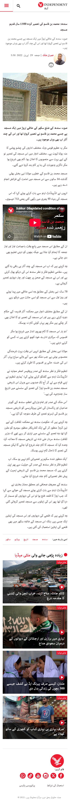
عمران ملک (48, 55)
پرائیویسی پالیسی (27, 785)
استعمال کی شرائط (55, 785)
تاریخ (26, 539)
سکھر (8, 539)
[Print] (51, 64)
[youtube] (38, 776)
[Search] (18, 6)
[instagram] (46, 776)
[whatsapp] (23, 776)
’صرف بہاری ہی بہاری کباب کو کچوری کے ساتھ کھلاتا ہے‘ (35, 731)
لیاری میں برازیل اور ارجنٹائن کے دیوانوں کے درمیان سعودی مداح (37, 641)
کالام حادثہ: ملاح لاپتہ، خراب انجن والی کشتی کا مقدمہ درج (36, 596)
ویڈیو (17, 539)
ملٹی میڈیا (22, 555)
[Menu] (6, 6)
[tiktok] (30, 776)
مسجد (35, 539)
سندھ (45, 539)
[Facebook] (61, 776)
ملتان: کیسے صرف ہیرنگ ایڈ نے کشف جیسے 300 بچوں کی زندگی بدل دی (36, 686)
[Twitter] (53, 776)
